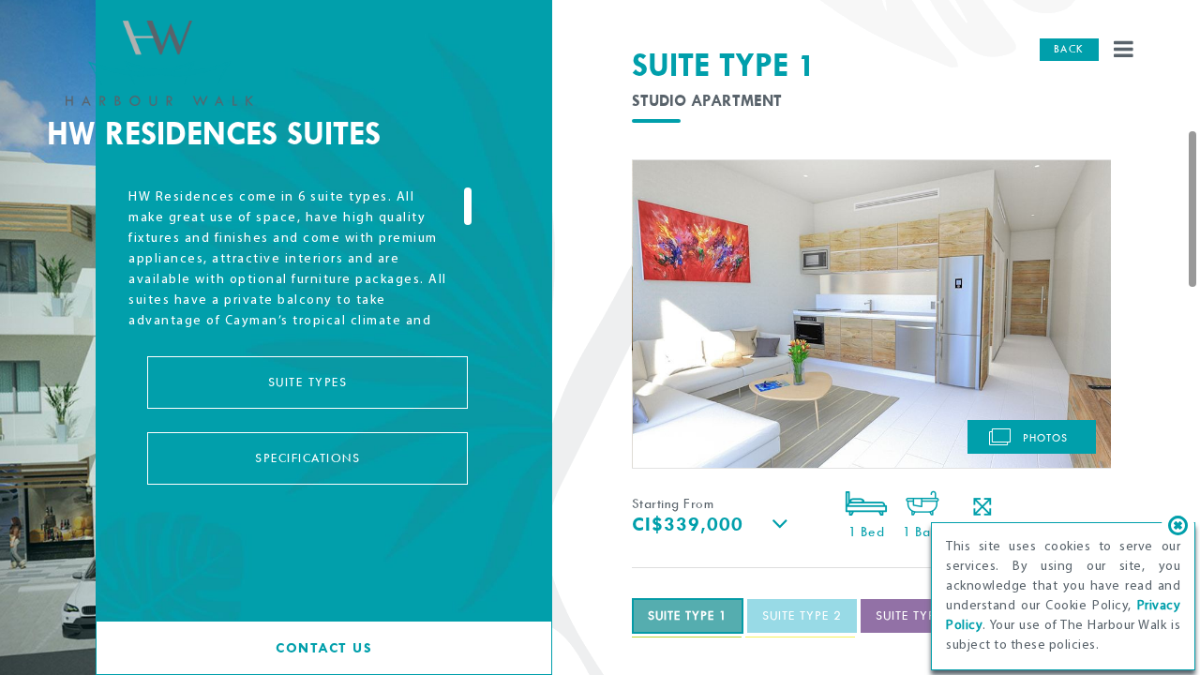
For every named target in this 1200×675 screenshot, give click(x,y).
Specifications (307, 458)
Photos (1043, 438)
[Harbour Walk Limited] (159, 65)
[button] (725, 523)
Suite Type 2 (802, 615)
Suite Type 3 (915, 615)
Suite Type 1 (688, 615)
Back (1069, 49)
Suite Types (308, 382)
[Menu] (1124, 50)
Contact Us (324, 647)
